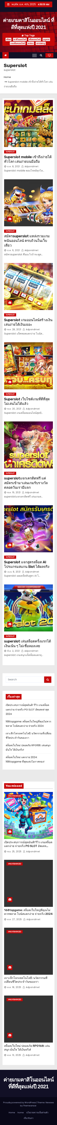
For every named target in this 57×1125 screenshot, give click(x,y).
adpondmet (31, 166)
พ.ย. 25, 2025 (14, 851)
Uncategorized (14, 796)
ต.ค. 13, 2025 (14, 1055)
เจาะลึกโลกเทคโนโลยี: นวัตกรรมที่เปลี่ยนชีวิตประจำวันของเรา (25, 979)
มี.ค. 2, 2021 (13, 650)
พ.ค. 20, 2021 (14, 408)
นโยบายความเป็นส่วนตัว (37, 1112)
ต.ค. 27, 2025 (14, 919)
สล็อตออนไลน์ (34, 39)
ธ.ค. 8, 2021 (13, 166)
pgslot (46, 39)
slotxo (30, 43)
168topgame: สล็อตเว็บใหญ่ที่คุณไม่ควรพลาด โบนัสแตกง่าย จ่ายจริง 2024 (28, 912)
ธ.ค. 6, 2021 (13, 250)
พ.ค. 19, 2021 (14, 492)
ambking (40, 43)
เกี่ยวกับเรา (28, 1118)
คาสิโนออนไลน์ (20, 39)
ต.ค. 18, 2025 (14, 987)
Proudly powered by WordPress (19, 1102)
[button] (41, 55)
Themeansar (29, 1105)
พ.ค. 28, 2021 (14, 329)
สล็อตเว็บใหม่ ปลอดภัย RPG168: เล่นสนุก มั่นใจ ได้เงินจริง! (27, 1047)
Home (7, 77)
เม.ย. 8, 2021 (14, 571)
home (21, 1112)
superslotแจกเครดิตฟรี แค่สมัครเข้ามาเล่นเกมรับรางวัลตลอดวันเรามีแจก (26, 483)
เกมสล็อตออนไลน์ (17, 43)
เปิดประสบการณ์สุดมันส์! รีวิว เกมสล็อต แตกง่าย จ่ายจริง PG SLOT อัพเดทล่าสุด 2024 (27, 709)
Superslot (10, 152)
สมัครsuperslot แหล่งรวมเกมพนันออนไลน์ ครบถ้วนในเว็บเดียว (27, 240)
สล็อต (8, 39)
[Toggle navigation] (34, 55)
